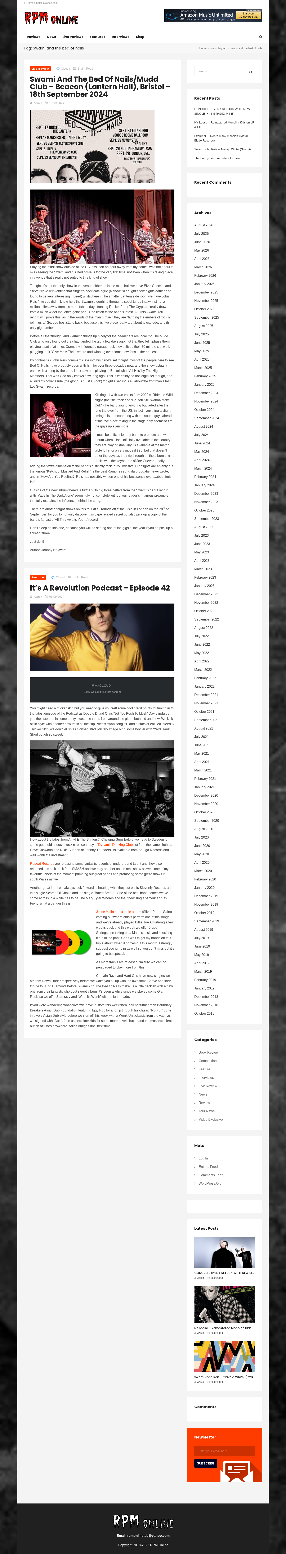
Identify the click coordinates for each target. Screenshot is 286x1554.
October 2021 (204, 711)
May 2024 (201, 451)
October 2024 (204, 410)
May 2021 (201, 753)
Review (204, 1103)
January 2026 (204, 284)
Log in (203, 1158)
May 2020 (201, 854)
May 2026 (201, 250)
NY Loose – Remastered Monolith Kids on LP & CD (224, 125)
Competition (208, 1061)
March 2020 (203, 871)
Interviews (120, 37)
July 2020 (201, 837)
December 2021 (206, 695)
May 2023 (201, 552)
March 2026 (203, 267)
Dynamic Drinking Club (115, 844)
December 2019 (206, 896)
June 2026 (202, 242)
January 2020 (204, 887)
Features (97, 37)
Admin (38, 103)
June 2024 (202, 443)
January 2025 (204, 384)
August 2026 (203, 225)
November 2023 (206, 502)
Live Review (40, 68)
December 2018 (206, 996)
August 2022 (203, 628)
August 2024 (203, 426)
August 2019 (203, 929)
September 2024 (206, 418)
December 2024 (206, 393)
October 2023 (204, 510)
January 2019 (204, 988)
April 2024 (202, 460)
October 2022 (204, 611)
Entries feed (208, 1166)
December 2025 (206, 292)
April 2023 (202, 560)
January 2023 (204, 586)
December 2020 (206, 795)
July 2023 (201, 535)
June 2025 (202, 342)
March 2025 (203, 368)
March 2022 (203, 669)
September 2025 (206, 317)
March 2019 (203, 971)
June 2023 (202, 544)
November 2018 (206, 1005)
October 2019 (204, 913)
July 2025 (201, 334)
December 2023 (206, 493)
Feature (38, 577)
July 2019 (201, 938)
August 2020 (203, 829)
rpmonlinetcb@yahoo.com (42, 2)
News (51, 37)
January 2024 (204, 485)
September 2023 (206, 519)
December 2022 (206, 594)
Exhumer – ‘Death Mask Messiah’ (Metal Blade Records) (221, 138)
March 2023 (203, 569)
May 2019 (201, 955)
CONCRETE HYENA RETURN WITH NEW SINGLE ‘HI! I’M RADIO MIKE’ (222, 111)
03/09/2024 (56, 596)
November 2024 (206, 401)
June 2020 (202, 846)
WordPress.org (210, 1183)
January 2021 (204, 787)
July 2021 (201, 737)
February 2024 (205, 477)
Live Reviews (73, 37)
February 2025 (205, 376)
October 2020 (204, 812)
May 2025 (201, 351)
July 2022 (201, 636)
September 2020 (206, 820)
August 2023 (203, 527)
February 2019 (205, 980)
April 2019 (202, 963)
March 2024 (203, 468)
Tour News (207, 1111)
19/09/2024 (56, 103)
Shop (140, 37)
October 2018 (204, 1013)
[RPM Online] (51, 18)
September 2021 (206, 720)
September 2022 (206, 619)
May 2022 (201, 653)
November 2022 (206, 602)
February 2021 (205, 778)
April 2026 (202, 259)
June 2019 (202, 946)
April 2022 (202, 661)
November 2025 (206, 300)
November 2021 (206, 703)
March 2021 (203, 770)
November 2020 (206, 804)
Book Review (209, 1052)
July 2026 (201, 233)
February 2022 (205, 678)
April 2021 (202, 762)
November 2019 (206, 904)
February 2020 (205, 879)
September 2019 (206, 921)
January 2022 (204, 686)
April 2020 (202, 862)
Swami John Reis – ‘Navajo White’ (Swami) (222, 149)
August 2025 (203, 326)
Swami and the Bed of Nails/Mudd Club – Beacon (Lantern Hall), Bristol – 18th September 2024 (100, 86)
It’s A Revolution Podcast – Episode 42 (100, 588)
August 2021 (203, 728)
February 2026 (205, 275)
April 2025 (202, 359)
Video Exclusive (211, 1119)
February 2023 (205, 577)
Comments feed (211, 1175)
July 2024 (201, 435)
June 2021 (202, 745)
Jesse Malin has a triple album (118, 912)
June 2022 (202, 644)
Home (202, 48)
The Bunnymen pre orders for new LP (219, 158)
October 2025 (204, 309)
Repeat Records (42, 863)
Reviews (33, 37)
